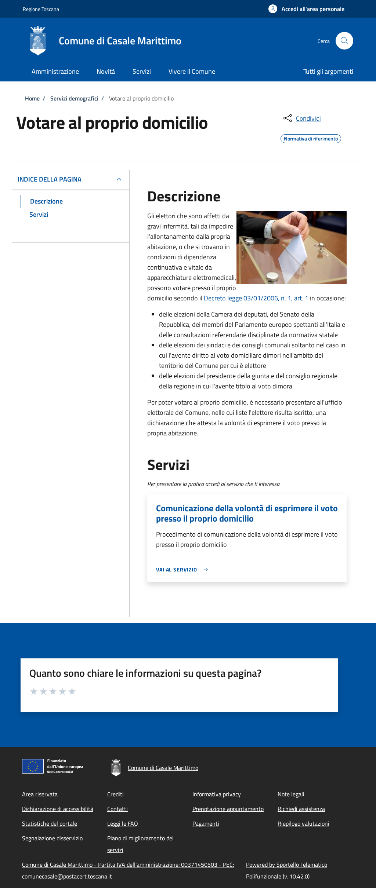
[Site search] (344, 41)
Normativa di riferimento (311, 137)
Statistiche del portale (49, 823)
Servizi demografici (74, 98)
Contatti (117, 808)
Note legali (291, 794)
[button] (306, 9)
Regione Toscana (41, 9)
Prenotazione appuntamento (228, 808)
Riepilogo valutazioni (303, 823)
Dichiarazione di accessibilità (57, 808)
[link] (184, 569)
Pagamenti (205, 823)
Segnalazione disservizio (52, 838)
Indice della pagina (50, 179)
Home (32, 98)
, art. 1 (299, 298)
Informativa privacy (216, 794)
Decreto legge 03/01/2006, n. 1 (247, 298)
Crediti (115, 794)
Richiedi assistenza (301, 808)
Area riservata (40, 794)
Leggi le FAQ (122, 823)
